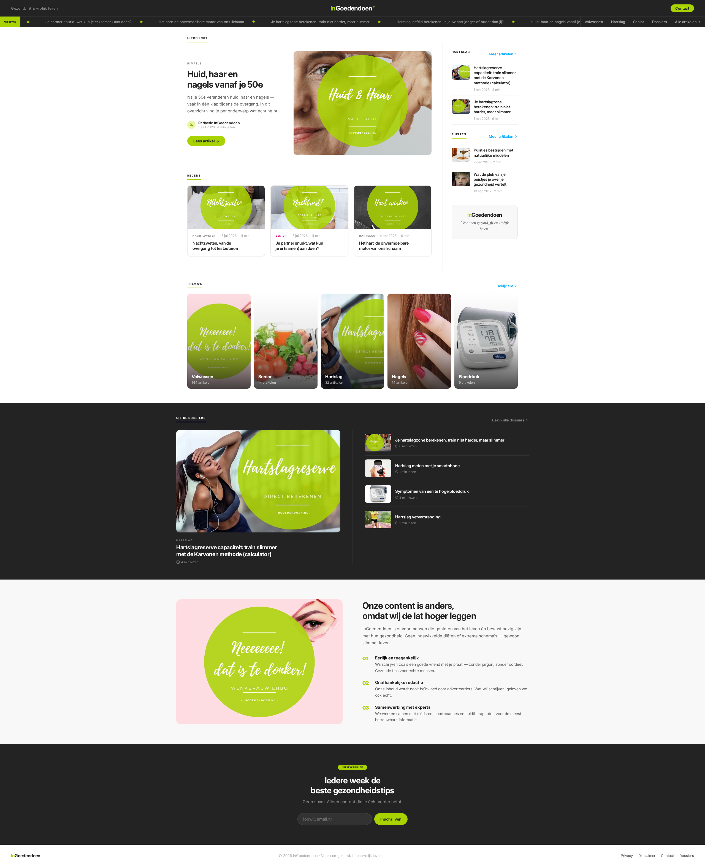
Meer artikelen (501, 54)
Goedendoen (352, 8)
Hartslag (618, 22)
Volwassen (594, 22)
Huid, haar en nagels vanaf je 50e (530, 22)
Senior (638, 22)
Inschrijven (391, 819)
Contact (682, 8)
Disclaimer (646, 855)
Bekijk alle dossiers (508, 420)
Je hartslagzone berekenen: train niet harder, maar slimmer (291, 22)
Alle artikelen (686, 22)
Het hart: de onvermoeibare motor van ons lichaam (172, 22)
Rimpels (194, 63)
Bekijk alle (505, 286)
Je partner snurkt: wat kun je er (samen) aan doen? (60, 22)
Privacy (627, 855)
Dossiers (659, 22)
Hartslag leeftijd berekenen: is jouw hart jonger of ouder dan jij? (421, 22)
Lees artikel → (206, 141)
